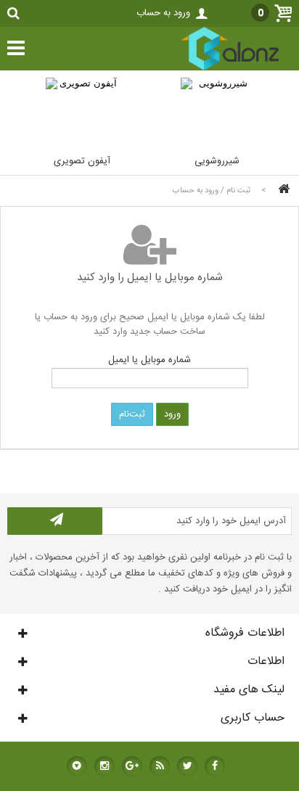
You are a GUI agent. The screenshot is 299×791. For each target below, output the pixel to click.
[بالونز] (215, 68)
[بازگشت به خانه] (281, 190)
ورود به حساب (163, 13)
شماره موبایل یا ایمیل (149, 360)
